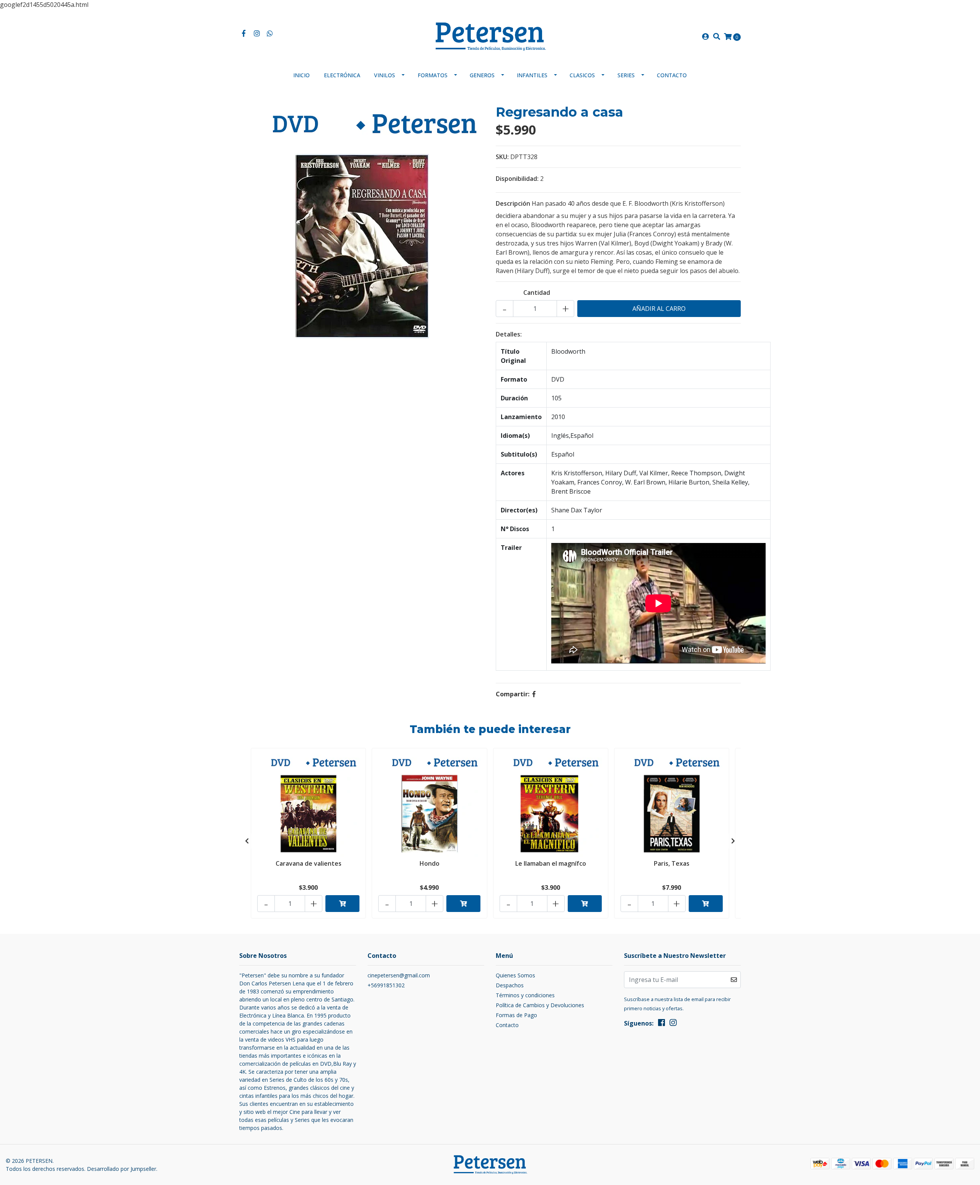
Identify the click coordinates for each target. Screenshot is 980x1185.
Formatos (433, 75)
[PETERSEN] (490, 36)
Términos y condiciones (525, 995)
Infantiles (532, 75)
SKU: (502, 157)
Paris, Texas (671, 863)
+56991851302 (386, 985)
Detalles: (509, 334)
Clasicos (582, 75)
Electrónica (342, 75)
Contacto (672, 75)
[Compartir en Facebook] (534, 694)
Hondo (429, 863)
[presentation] (247, 841)
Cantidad (536, 292)
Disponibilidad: (517, 178)
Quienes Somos (515, 975)
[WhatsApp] (270, 33)
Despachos (510, 985)
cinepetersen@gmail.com (399, 975)
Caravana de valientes (308, 863)
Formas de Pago (516, 1015)
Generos (482, 75)
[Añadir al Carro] (342, 903)
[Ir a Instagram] (257, 33)
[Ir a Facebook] (243, 33)
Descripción (513, 203)
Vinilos (384, 75)
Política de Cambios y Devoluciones (540, 1005)
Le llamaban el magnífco (550, 863)
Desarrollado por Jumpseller (121, 1168)
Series (626, 75)
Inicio (301, 75)
